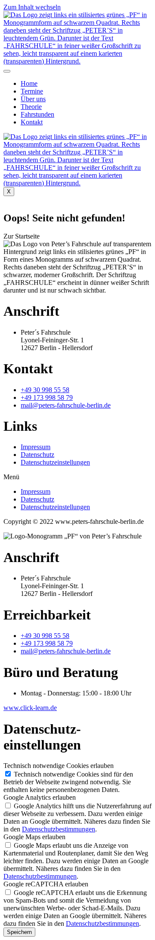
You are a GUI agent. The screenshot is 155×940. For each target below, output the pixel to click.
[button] (21, 236)
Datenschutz (37, 454)
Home (29, 83)
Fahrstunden (37, 114)
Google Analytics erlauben (39, 797)
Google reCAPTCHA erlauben (45, 884)
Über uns (33, 99)
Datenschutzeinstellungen (55, 462)
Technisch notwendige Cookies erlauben (58, 765)
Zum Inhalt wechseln (32, 7)
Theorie (31, 106)
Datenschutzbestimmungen (58, 829)
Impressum (35, 446)
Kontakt (32, 122)
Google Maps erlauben (34, 836)
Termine (32, 91)
